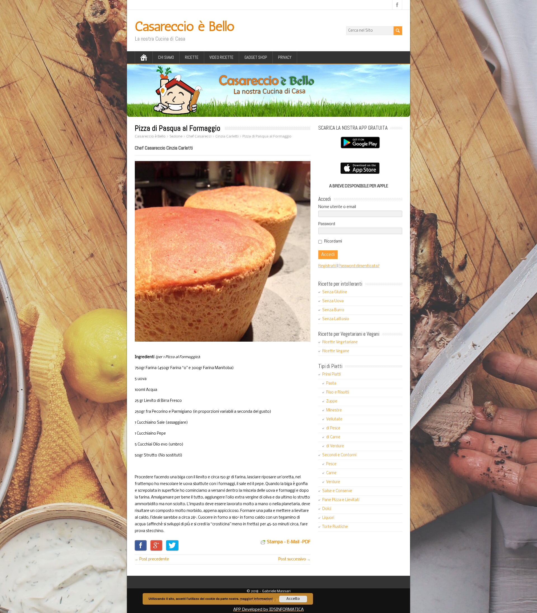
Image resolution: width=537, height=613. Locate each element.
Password (326, 224)
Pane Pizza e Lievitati (340, 500)
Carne (331, 473)
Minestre (334, 410)
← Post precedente (152, 559)
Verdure (333, 482)
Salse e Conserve (337, 491)
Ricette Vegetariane (340, 342)
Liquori (328, 518)
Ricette (192, 57)
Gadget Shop (255, 57)
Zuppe (331, 401)
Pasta (331, 383)
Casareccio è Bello (184, 26)
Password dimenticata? (359, 266)
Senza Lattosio (335, 319)
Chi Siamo (166, 57)
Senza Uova (333, 301)
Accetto (293, 599)
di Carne (333, 437)
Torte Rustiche (335, 527)
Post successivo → (294, 559)
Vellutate (334, 419)
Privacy (284, 57)
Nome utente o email (337, 207)
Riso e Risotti (337, 392)
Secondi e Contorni (339, 455)
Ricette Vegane (335, 351)
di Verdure (335, 446)
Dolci (326, 509)
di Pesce (333, 428)
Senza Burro (333, 310)
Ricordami (333, 241)
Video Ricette (221, 57)
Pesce (331, 464)
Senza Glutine (334, 292)
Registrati (327, 266)
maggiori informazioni (256, 598)
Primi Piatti (331, 374)
